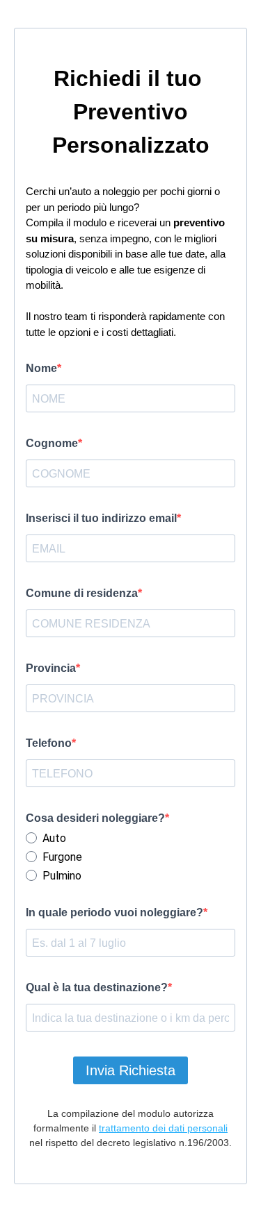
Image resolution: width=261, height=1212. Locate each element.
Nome (41, 368)
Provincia (51, 668)
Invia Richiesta (130, 1070)
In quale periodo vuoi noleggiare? (114, 912)
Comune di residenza (82, 593)
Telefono (49, 743)
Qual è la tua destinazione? (97, 987)
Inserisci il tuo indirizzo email (101, 518)
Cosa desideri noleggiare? (95, 818)
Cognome (52, 443)
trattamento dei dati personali (163, 1128)
